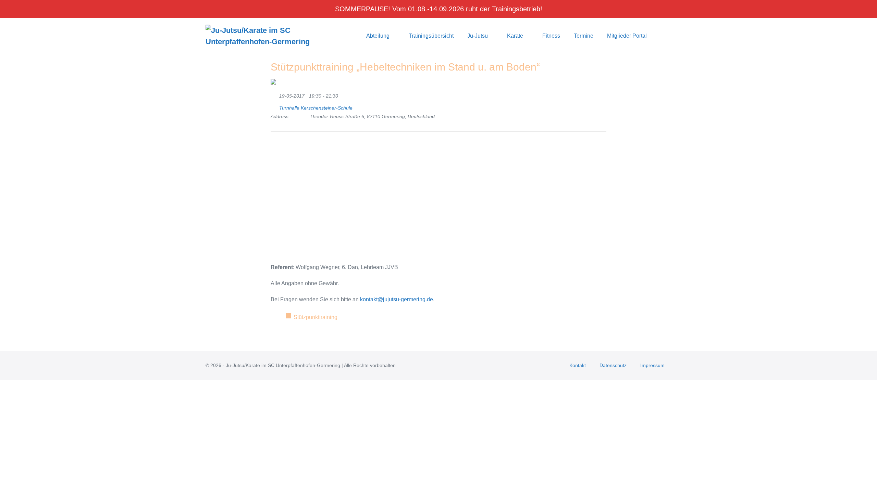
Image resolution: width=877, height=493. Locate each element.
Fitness (551, 36)
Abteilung (378, 36)
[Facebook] (286, 148)
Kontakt (577, 365)
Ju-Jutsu (478, 36)
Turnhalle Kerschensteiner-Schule (316, 108)
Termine (583, 36)
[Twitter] (275, 148)
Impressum (652, 365)
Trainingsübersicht (431, 36)
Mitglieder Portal (627, 36)
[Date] (274, 94)
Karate (515, 36)
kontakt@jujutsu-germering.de (396, 299)
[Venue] (274, 106)
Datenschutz (613, 365)
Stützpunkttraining (315, 317)
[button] (662, 36)
